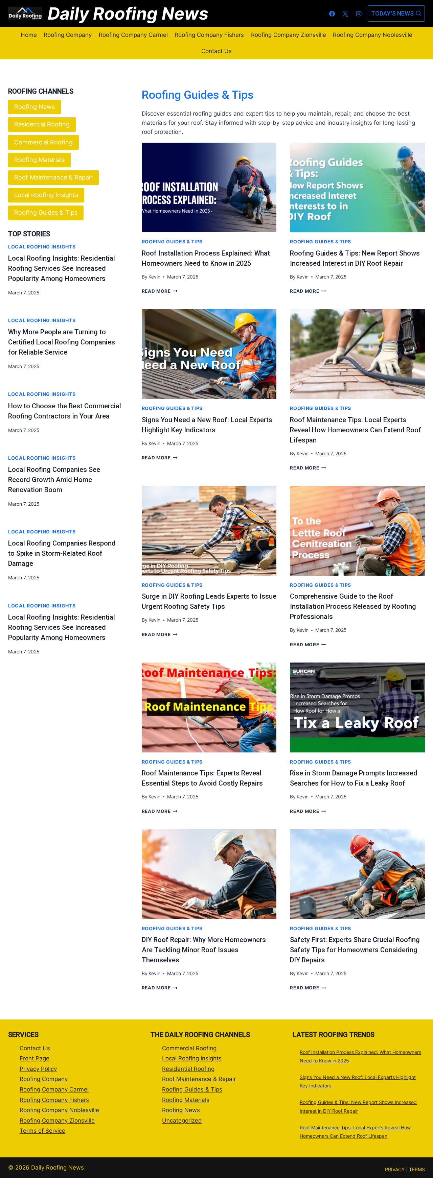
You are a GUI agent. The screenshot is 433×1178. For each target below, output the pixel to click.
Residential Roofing (42, 124)
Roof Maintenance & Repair (53, 177)
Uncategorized (182, 1120)
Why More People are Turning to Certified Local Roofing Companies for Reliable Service (61, 342)
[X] (345, 13)
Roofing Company (68, 34)
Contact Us (216, 51)
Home (29, 34)
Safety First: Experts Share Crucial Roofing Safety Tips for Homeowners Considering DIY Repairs (355, 950)
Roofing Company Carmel (133, 34)
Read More (160, 291)
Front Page (34, 1058)
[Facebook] (332, 13)
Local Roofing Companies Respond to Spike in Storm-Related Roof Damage (62, 553)
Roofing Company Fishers (209, 34)
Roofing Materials (39, 159)
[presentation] (209, 188)
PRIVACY (395, 1169)
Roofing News (34, 106)
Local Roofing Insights (46, 194)
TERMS (417, 1169)
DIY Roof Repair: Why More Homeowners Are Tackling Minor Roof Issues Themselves (204, 950)
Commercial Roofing (43, 142)
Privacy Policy (38, 1068)
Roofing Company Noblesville (372, 34)
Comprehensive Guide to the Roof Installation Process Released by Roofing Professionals (353, 606)
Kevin (154, 277)
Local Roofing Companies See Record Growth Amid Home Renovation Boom (54, 479)
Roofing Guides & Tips (172, 241)
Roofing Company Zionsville (288, 34)
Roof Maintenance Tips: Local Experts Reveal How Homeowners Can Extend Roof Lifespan (355, 430)
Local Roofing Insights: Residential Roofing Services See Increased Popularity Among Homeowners (61, 268)
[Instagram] (358, 13)
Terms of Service (42, 1130)
